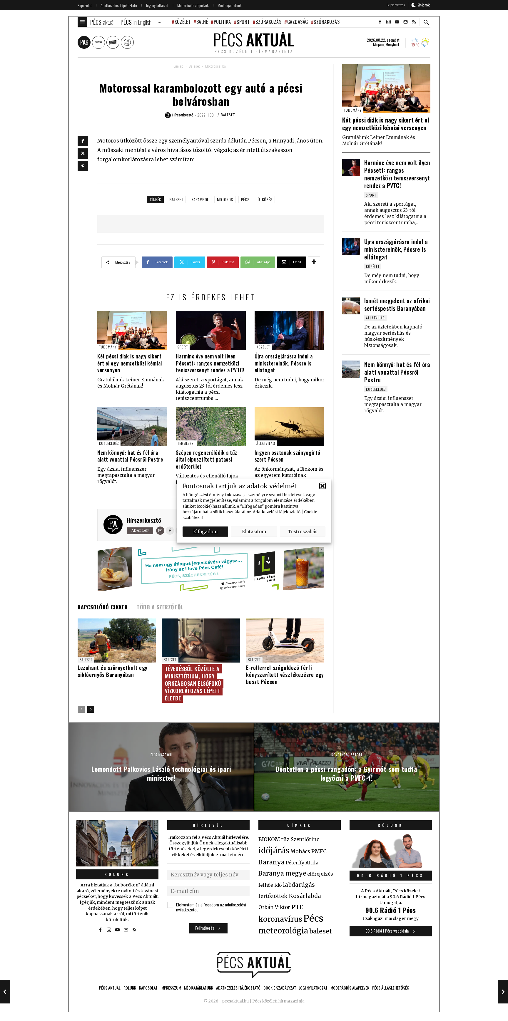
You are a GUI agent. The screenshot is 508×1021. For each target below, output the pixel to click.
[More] (314, 262)
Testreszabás (302, 531)
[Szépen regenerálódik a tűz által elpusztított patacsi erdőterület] (210, 426)
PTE (297, 907)
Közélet (182, 21)
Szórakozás (268, 21)
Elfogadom (205, 531)
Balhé (202, 21)
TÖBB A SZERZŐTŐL (160, 607)
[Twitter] (83, 153)
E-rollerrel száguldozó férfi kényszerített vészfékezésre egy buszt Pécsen (285, 674)
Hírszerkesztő (144, 520)
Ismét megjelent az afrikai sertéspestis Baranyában (397, 304)
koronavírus (280, 919)
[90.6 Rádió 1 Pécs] (391, 866)
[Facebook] (83, 141)
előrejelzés (320, 874)
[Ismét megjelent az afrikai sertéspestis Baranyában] (351, 305)
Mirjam (378, 44)
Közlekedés (109, 443)
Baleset (194, 66)
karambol (200, 199)
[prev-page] (81, 709)
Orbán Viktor (274, 907)
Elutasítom (254, 531)
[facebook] (380, 22)
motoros (225, 199)
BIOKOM (269, 839)
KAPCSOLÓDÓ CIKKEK (103, 607)
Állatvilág (265, 443)
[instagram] (388, 22)
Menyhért (392, 44)
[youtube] (397, 22)
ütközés (265, 199)
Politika (222, 21)
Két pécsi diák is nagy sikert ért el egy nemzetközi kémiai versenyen (129, 363)
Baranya (271, 862)
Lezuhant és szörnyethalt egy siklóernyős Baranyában (113, 671)
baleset (176, 199)
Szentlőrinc (305, 839)
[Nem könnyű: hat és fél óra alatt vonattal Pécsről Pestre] (132, 426)
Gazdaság (297, 21)
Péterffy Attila (302, 863)
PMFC (319, 851)
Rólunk (117, 874)
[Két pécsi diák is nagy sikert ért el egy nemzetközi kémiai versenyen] (132, 330)
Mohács (300, 851)
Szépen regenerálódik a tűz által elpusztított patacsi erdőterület (206, 459)
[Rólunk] (117, 843)
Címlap (178, 66)
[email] (405, 22)
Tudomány (108, 346)
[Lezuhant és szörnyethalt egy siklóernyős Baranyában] (117, 640)
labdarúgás (299, 884)
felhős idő (270, 885)
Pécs (245, 199)
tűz (285, 839)
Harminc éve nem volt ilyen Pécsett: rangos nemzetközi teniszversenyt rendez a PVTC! (210, 363)
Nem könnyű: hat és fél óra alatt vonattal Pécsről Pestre (130, 456)
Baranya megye (282, 873)
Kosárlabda (305, 895)
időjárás (273, 850)
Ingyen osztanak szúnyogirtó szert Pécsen (287, 456)
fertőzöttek (273, 896)
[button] (322, 486)
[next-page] (90, 709)
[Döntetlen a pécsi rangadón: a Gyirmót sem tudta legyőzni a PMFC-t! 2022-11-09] (503, 991)
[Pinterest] (83, 166)
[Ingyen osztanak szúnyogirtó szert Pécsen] (289, 426)
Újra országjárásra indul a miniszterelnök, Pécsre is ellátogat (284, 363)
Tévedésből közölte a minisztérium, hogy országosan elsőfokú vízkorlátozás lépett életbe (193, 683)
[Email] (160, 531)
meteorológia (283, 931)
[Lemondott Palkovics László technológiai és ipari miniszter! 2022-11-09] (5, 991)
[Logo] (254, 965)
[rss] (414, 22)
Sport (243, 21)
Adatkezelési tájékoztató (276, 511)
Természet (186, 443)
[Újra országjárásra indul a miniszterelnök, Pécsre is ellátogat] (289, 330)
